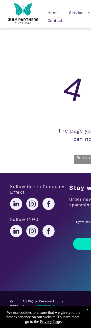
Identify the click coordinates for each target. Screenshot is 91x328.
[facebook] (48, 204)
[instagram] (32, 204)
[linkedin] (16, 204)
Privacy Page (50, 321)
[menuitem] (53, 14)
